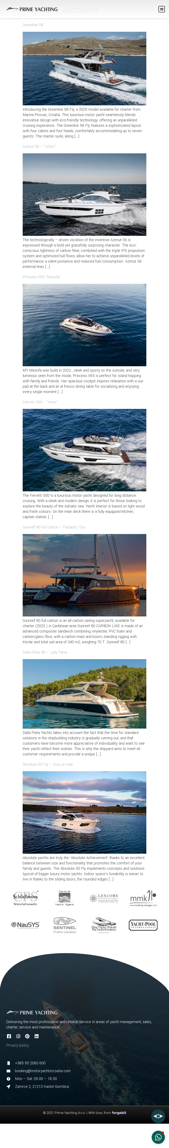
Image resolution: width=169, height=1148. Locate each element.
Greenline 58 (33, 25)
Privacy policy (17, 1045)
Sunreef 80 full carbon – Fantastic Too (54, 527)
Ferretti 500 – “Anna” (40, 402)
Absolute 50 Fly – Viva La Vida (48, 764)
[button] (161, 9)
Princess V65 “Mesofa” (42, 277)
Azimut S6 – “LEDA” (39, 146)
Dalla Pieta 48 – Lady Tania (45, 652)
